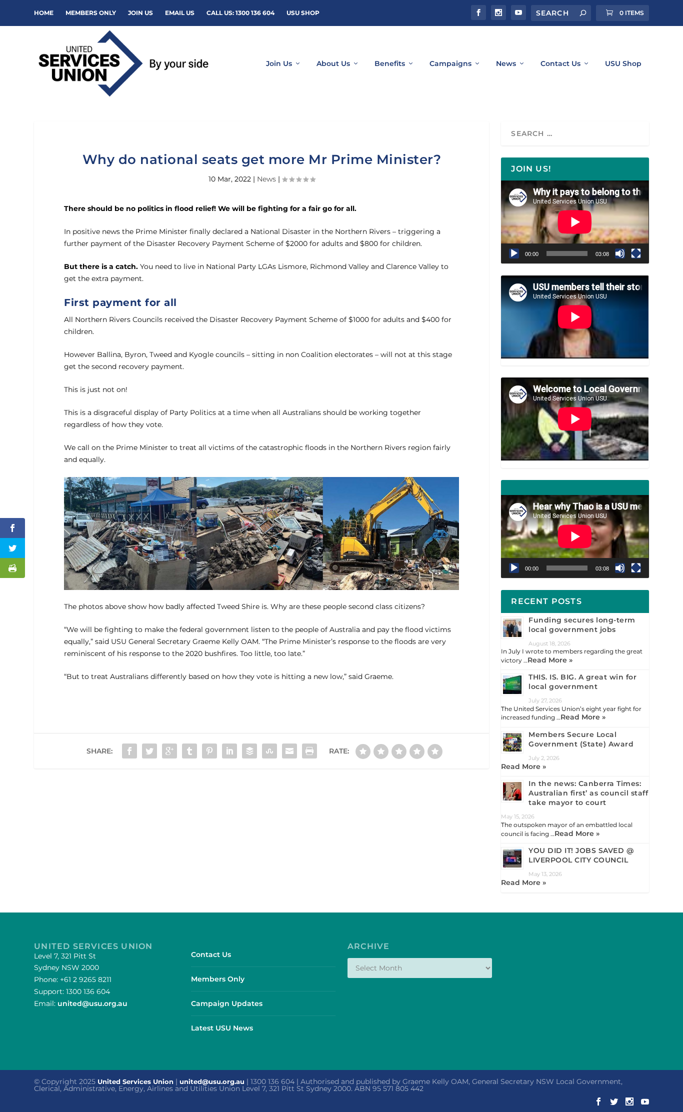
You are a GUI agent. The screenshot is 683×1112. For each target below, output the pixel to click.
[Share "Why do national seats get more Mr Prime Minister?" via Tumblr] (190, 751)
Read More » (550, 660)
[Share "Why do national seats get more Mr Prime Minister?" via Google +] (170, 751)
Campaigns (451, 64)
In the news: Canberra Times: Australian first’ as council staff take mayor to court (588, 793)
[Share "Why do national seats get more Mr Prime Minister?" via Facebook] (130, 751)
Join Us (279, 64)
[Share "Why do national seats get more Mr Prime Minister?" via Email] (290, 751)
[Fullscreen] (636, 253)
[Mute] (620, 253)
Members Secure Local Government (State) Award (581, 739)
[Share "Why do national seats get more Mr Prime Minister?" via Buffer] (250, 751)
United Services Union (136, 1082)
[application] (574, 222)
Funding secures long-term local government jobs (582, 625)
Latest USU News (222, 1028)
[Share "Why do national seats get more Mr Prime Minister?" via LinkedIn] (230, 751)
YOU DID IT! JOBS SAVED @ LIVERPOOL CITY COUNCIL (581, 855)
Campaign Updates (226, 1003)
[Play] (514, 253)
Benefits (389, 64)
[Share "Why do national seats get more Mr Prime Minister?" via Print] (310, 751)
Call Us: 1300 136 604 (240, 12)
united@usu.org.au (93, 1003)
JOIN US (140, 12)
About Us (333, 64)
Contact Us (560, 64)
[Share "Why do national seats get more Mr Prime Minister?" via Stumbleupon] (270, 751)
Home (44, 12)
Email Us (179, 12)
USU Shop (303, 12)
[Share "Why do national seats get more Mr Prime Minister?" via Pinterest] (210, 751)
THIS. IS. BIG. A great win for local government (582, 681)
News (506, 64)
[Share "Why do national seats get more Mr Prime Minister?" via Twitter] (150, 751)
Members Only (91, 12)
